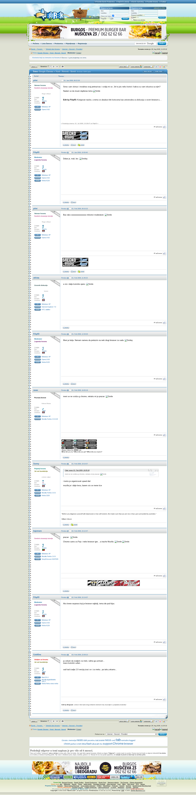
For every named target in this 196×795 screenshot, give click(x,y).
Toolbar (163, 2)
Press (80, 784)
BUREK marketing (151, 24)
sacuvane (99, 740)
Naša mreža (88, 784)
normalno (125, 740)
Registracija (82, 43)
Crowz (78, 53)
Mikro (124, 784)
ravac (35, 390)
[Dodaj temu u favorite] (160, 67)
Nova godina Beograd (71, 786)
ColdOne (37, 654)
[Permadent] (73, 203)
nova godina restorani (88, 786)
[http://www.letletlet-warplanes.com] (73, 145)
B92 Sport (130, 784)
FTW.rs (99, 786)
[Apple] (73, 711)
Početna (36, 43)
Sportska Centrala (99, 784)
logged (132, 740)
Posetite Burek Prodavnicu (105, 2)
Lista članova (47, 43)
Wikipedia (67, 784)
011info (122, 786)
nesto (80, 740)
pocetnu (91, 740)
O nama (113, 787)
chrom (67, 743)
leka (84, 744)
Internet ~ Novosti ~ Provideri (72, 49)
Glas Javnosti (111, 784)
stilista (36, 278)
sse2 (113, 740)
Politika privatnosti (90, 787)
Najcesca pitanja (113, 782)
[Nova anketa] (136, 67)
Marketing (121, 787)
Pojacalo (115, 786)
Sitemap (135, 787)
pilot (35, 80)
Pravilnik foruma (152, 2)
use (85, 740)
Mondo (74, 784)
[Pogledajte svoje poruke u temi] (164, 67)
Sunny (36, 464)
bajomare (37, 531)
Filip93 (36, 152)
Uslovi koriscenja (103, 787)
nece (108, 740)
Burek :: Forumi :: (37, 49)
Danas (142, 784)
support (107, 743)
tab (118, 740)
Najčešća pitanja (123, 2)
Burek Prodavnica (91, 782)
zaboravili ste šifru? (159, 8)
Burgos (128, 786)
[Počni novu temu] (124, 67)
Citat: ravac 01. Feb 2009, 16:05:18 (77, 470)
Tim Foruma (124, 782)
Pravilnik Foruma (77, 787)
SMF (122, 790)
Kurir (119, 784)
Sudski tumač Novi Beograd (142, 786)
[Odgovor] (148, 67)
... (59, 66)
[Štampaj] (156, 67)
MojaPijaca (106, 786)
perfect (73, 744)
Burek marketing (138, 2)
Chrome (118, 743)
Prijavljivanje (70, 43)
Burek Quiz (102, 782)
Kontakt (128, 787)
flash (89, 743)
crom (79, 744)
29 (62, 66)
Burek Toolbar (79, 782)
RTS (137, 784)
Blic (61, 784)
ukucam (96, 744)
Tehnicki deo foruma (53, 49)
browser (128, 743)
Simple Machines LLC (138, 790)
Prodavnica (59, 43)
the (101, 744)
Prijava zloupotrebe (136, 782)
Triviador (60, 786)
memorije (72, 740)
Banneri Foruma (67, 782)
